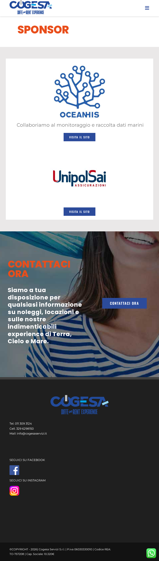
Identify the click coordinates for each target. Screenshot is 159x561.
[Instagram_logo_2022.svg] (14, 487)
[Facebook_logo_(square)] (14, 467)
